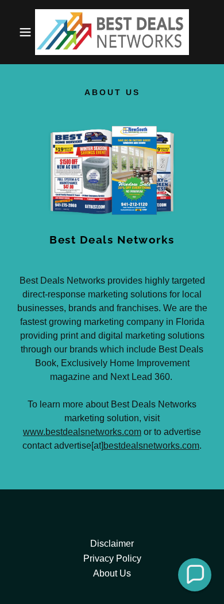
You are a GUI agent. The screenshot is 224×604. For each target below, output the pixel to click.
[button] (17, 32)
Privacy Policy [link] (112, 558)
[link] (112, 32)
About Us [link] (112, 573)
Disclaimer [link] (112, 543)
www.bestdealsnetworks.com (82, 432)
